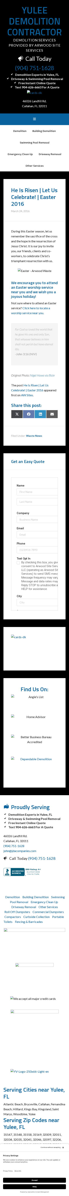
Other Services (48, 907)
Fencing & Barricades (29, 921)
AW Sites (27, 395)
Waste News (34, 435)
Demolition (12, 897)
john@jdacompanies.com (19, 851)
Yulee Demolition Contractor (34, 21)
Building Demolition (35, 897)
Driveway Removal (23, 907)
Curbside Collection (36, 917)
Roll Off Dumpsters (17, 912)
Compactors (12, 917)
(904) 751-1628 (34, 67)
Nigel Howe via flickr (42, 375)
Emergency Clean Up (44, 902)
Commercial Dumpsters (48, 912)
